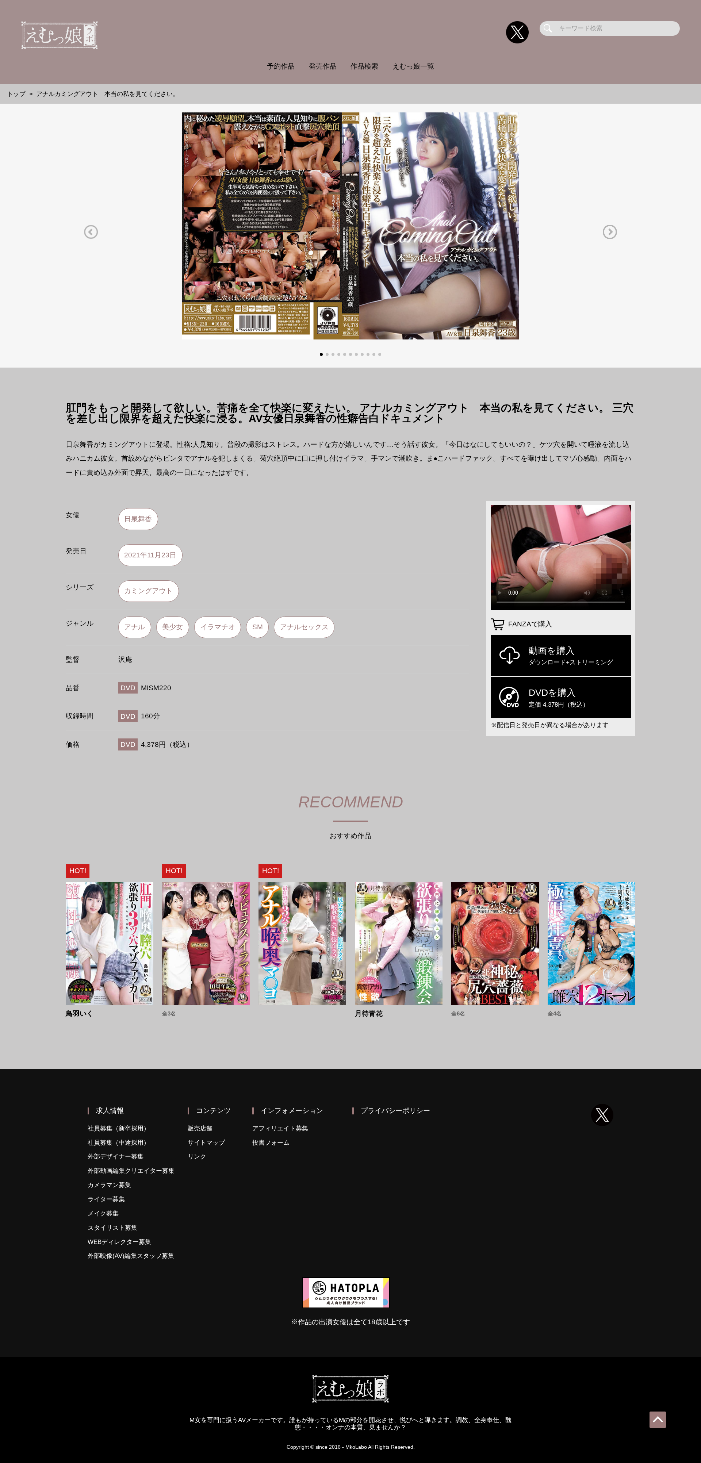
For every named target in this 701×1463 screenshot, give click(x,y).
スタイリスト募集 (112, 1227)
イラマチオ (217, 627)
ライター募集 (106, 1199)
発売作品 (323, 66)
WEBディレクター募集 (119, 1242)
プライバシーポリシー (395, 1110)
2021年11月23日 (150, 555)
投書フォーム (271, 1142)
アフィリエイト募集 (280, 1128)
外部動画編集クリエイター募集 (131, 1170)
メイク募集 (103, 1213)
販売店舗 (200, 1128)
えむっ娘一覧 (413, 66)
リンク (197, 1156)
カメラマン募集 (109, 1185)
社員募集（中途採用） (119, 1142)
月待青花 (369, 1013)
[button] (91, 232)
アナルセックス (304, 627)
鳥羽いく (79, 1013)
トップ (16, 94)
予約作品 (281, 66)
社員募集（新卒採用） (119, 1128)
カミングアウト (148, 591)
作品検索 (364, 66)
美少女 (172, 627)
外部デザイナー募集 (115, 1156)
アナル (134, 627)
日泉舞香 (138, 519)
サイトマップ (206, 1142)
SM (257, 627)
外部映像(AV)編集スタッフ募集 (131, 1255)
